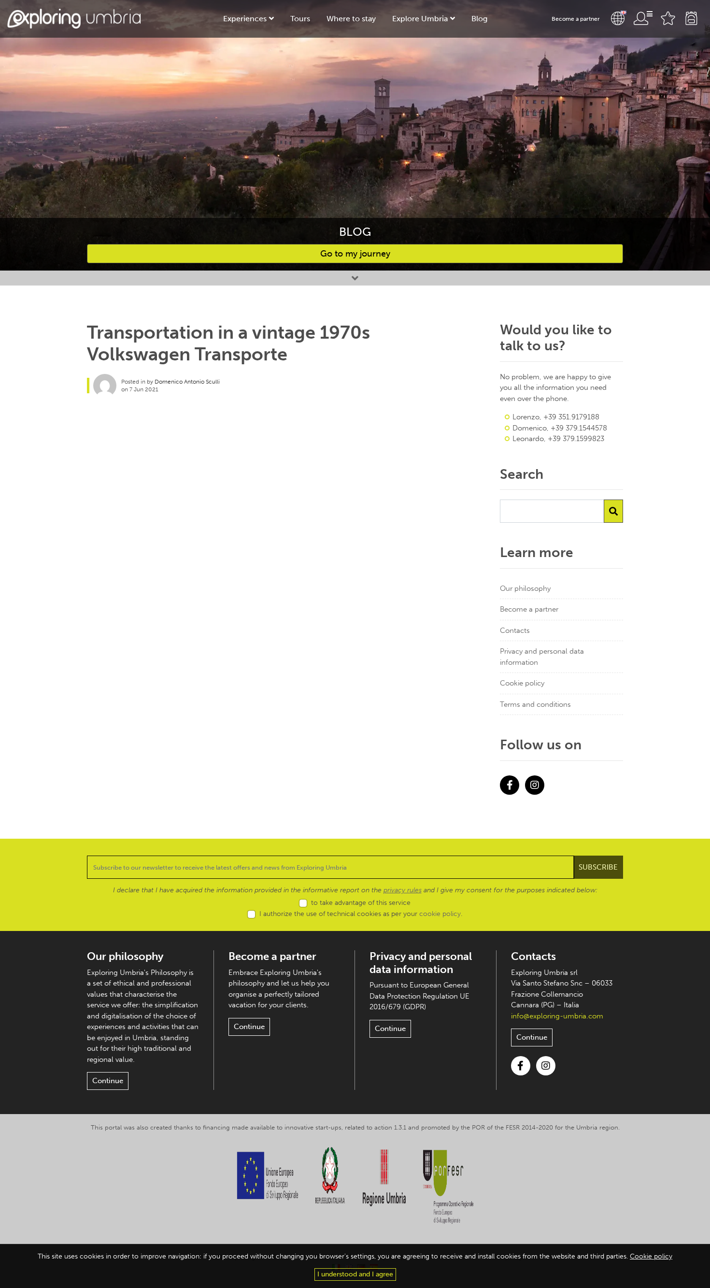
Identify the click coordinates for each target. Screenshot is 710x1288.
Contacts (515, 630)
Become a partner (576, 18)
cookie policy (440, 914)
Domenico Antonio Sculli (187, 381)
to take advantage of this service (361, 903)
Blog (479, 18)
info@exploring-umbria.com (557, 1016)
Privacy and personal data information (542, 657)
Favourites (668, 18)
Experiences (245, 18)
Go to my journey (355, 253)
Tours (300, 18)
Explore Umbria (420, 18)
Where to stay (351, 18)
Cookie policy (522, 683)
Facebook (509, 785)
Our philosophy (525, 588)
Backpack (691, 18)
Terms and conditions (535, 704)
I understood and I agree (355, 1274)
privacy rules (402, 890)
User (643, 18)
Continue (107, 1080)
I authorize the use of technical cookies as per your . (360, 914)
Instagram (534, 785)
